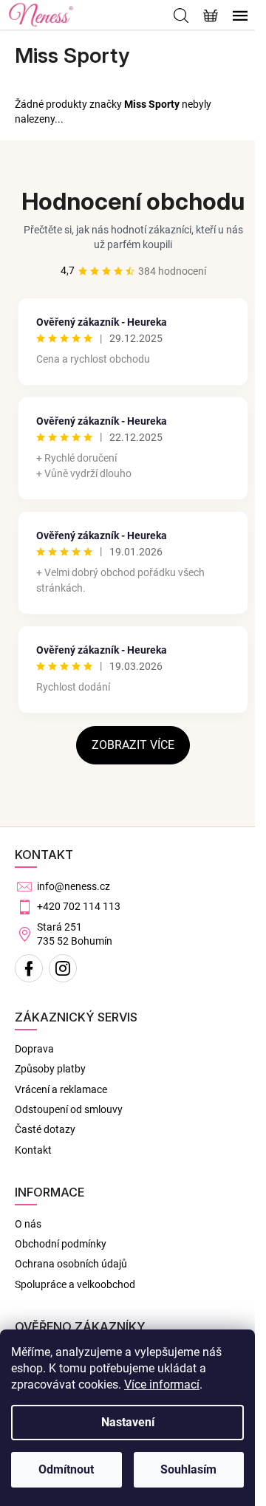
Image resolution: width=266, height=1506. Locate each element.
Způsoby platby (50, 1069)
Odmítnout (66, 1469)
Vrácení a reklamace (61, 1089)
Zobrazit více (133, 745)
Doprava (34, 1049)
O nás (28, 1224)
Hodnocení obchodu (133, 201)
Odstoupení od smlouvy (69, 1109)
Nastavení (127, 1422)
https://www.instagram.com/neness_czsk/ (63, 968)
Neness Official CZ (29, 968)
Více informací (162, 1384)
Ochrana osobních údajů (71, 1264)
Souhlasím (188, 1469)
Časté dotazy (45, 1129)
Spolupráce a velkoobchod (75, 1284)
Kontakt (33, 1150)
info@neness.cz (73, 886)
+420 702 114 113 (78, 906)
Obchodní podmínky (60, 1244)
